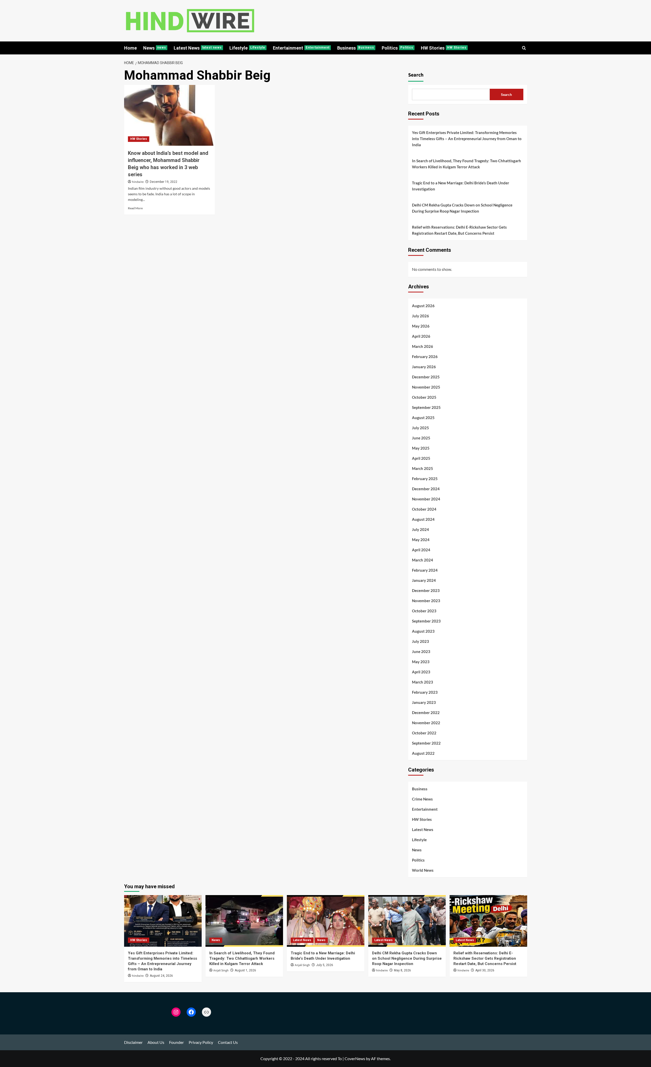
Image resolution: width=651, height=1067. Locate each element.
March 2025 (422, 468)
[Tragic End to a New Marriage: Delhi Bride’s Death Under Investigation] (325, 921)
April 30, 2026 (484, 970)
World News (423, 870)
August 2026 (423, 305)
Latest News (198, 48)
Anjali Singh (221, 970)
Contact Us (228, 1042)
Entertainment (301, 48)
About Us (155, 1042)
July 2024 (420, 529)
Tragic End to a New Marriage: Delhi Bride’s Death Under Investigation (460, 186)
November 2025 (426, 387)
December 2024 (426, 488)
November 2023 (426, 600)
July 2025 (420, 427)
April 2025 (421, 458)
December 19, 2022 (163, 182)
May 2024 (421, 539)
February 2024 (425, 570)
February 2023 (425, 692)
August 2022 (423, 753)
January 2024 (424, 580)
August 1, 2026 (245, 970)
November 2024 (426, 499)
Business (355, 48)
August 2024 (423, 519)
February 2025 (425, 478)
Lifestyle (247, 48)
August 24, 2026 (161, 975)
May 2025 (421, 448)
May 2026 (421, 326)
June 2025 (421, 438)
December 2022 (426, 712)
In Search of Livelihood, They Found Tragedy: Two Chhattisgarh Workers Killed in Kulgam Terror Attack (466, 163)
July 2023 (420, 641)
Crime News (422, 799)
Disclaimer (133, 1042)
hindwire (138, 182)
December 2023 (426, 590)
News (154, 48)
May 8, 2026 (402, 970)
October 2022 (424, 733)
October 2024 (424, 509)
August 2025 (423, 417)
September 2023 (426, 621)
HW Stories (443, 48)
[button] (524, 47)
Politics (397, 48)
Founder (176, 1042)
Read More (135, 208)
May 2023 (421, 661)
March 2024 (422, 560)
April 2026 (421, 336)
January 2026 (424, 366)
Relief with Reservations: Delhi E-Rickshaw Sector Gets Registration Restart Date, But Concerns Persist (459, 230)
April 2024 (421, 549)
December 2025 (426, 377)
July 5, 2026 (324, 965)
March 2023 (422, 682)
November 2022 (426, 722)
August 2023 (423, 631)
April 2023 (421, 672)
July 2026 (420, 316)
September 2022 (426, 743)
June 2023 (421, 651)
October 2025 (424, 397)
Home (130, 48)
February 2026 (425, 356)
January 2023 (424, 702)
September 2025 (426, 407)
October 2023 (424, 611)
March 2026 (422, 346)
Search (415, 75)
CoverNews (355, 1058)
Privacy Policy (201, 1042)
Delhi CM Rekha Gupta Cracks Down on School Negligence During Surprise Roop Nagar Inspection (462, 208)
